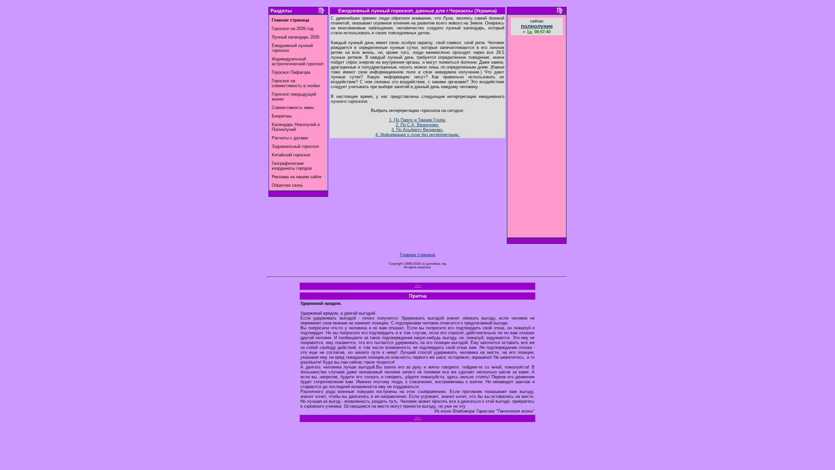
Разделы (281, 10)
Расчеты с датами (290, 137)
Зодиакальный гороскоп (295, 146)
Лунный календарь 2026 (295, 37)
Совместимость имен (293, 107)
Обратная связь (287, 185)
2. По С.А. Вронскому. (417, 124)
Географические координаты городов (292, 166)
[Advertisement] (537, 137)
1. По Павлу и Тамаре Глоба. (417, 120)
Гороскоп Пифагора (291, 72)
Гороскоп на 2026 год (292, 28)
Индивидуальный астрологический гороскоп (298, 61)
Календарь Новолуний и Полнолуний (296, 127)
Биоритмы (282, 116)
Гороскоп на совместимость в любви (296, 83)
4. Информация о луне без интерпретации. (417, 134)
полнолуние (537, 26)
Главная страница (417, 254)
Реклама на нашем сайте (296, 176)
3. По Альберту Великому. (417, 129)
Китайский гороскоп (291, 154)
